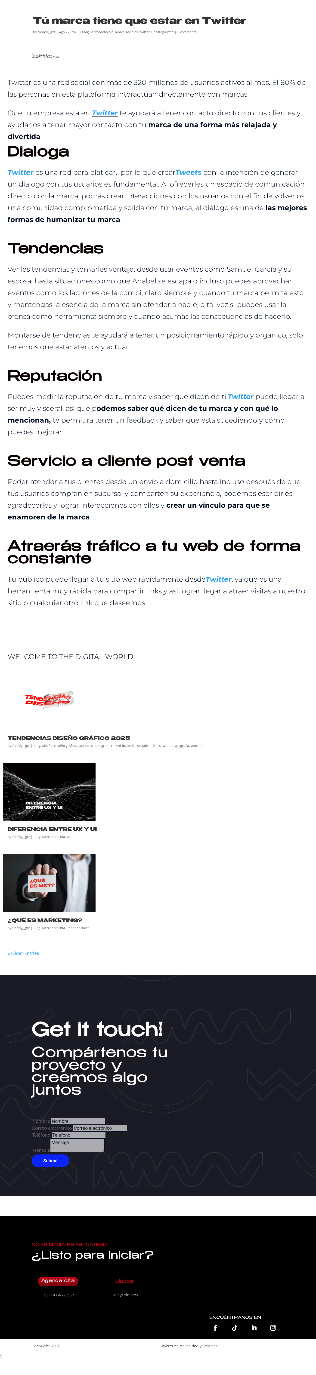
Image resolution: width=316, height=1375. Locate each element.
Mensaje (41, 1150)
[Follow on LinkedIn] (254, 1328)
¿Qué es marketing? (45, 921)
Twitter (105, 113)
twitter (144, 32)
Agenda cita (58, 1281)
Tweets (188, 172)
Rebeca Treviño (52, 57)
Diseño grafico (65, 745)
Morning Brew (44, 55)
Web (70, 837)
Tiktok (155, 745)
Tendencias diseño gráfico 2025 (69, 738)
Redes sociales (126, 32)
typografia (181, 745)
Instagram (101, 745)
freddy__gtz (46, 32)
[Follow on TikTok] (234, 1328)
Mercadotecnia (102, 32)
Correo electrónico (52, 1128)
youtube (197, 745)
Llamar (124, 1281)
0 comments (186, 32)
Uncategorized (162, 32)
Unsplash (35, 57)
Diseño (47, 745)
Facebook (85, 745)
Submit (50, 1160)
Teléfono (41, 1135)
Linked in (118, 745)
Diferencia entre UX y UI (52, 829)
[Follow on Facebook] (215, 1328)
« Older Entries (23, 953)
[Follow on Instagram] (273, 1328)
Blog (85, 32)
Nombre (41, 1121)
